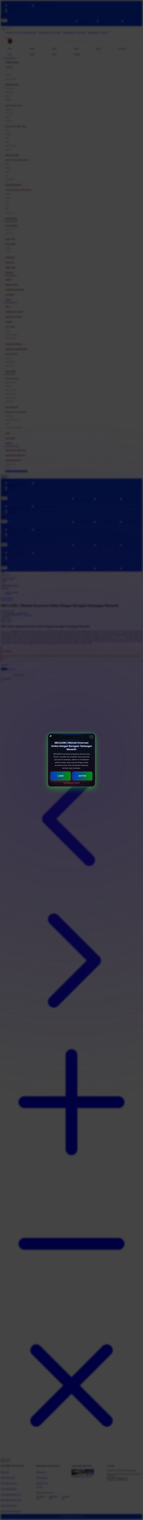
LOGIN (61, 776)
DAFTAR (82, 776)
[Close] (91, 737)
